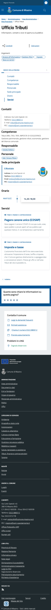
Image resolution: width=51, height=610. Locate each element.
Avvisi (3, 474)
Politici (4, 402)
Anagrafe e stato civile (10, 423)
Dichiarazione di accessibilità (12, 562)
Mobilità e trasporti (8, 446)
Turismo (4, 457)
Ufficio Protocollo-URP (10, 526)
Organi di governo (8, 395)
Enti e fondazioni (8, 391)
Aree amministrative (9, 383)
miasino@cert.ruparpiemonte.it (20, 125)
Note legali (5, 558)
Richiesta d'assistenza (10, 577)
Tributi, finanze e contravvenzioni (14, 453)
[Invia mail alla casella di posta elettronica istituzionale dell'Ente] (20, 519)
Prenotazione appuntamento (12, 574)
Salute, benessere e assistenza (13, 449)
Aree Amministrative (29, 19)
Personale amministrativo (11, 398)
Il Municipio (9, 168)
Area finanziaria (6, 21)
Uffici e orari (6, 530)
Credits (43, 598)
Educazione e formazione (11, 438)
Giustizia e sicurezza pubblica (12, 442)
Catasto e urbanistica (9, 430)
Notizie (4, 470)
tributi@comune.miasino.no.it (21, 122)
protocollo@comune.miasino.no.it (22, 178)
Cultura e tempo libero (10, 434)
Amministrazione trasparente (12, 566)
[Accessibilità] (6, 604)
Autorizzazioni (6, 427)
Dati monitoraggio (8, 598)
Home (3, 19)
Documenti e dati (8, 387)
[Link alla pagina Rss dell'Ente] (2, 589)
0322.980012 (17, 119)
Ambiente (5, 419)
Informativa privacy (9, 555)
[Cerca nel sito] (43, 10)
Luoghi (4, 487)
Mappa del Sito (17, 601)
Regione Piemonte (9, 3)
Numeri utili (5, 534)
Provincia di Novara (8, 547)
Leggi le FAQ (6, 568)
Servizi (27, 598)
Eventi (4, 491)
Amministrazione (14, 19)
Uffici (3, 406)
